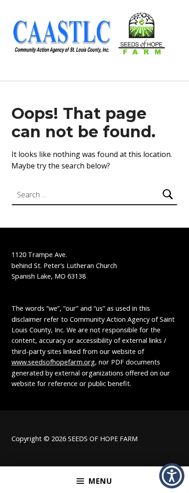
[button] (171, 475)
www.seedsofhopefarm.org (53, 362)
